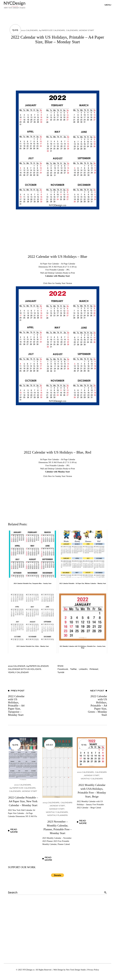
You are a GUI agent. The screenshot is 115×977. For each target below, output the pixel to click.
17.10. (84, 744)
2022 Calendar (16, 666)
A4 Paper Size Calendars (52, 30)
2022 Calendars (29, 30)
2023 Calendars (51, 802)
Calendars (72, 30)
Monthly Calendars (57, 812)
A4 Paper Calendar (37, 666)
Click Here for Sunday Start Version (57, 283)
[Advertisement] (57, 69)
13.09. (15, 29)
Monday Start (86, 30)
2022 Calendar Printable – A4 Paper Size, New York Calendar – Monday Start (23, 801)
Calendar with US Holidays (24, 669)
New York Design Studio (76, 970)
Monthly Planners (57, 815)
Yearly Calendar (18, 672)
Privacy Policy (93, 970)
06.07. (49, 744)
